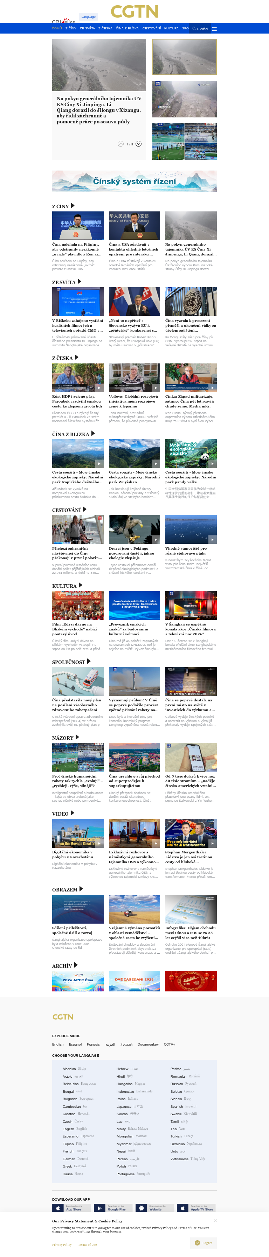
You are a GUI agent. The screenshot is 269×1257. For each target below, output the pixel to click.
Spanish (183, 1106)
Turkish (182, 1136)
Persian (128, 1159)
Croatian (76, 1114)
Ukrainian (186, 1144)
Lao (124, 1121)
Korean (128, 1114)
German (76, 1159)
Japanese (130, 1106)
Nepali (126, 1151)
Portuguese (133, 1174)
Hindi (124, 1076)
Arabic (73, 1076)
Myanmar (134, 1144)
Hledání (202, 29)
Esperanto (78, 1136)
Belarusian (79, 1084)
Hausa (73, 1174)
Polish (127, 1166)
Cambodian (75, 1106)
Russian (183, 1084)
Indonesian (135, 1091)
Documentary (148, 1044)
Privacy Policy (61, 1245)
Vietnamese (188, 1159)
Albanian (74, 1069)
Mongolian (131, 1136)
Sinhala (181, 1099)
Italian (127, 1099)
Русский (126, 1044)
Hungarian (131, 1084)
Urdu (178, 1151)
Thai (178, 1129)
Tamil (179, 1121)
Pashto (180, 1069)
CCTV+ (169, 1044)
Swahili (184, 1114)
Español (75, 1044)
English (58, 1044)
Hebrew (127, 1069)
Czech (73, 1121)
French (75, 1151)
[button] (139, 144)
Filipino (75, 1144)
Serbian (182, 1091)
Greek (74, 1166)
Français (93, 1044)
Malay (132, 1129)
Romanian (185, 1076)
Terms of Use (87, 1245)
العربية (110, 1044)
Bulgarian (78, 1099)
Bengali (72, 1091)
